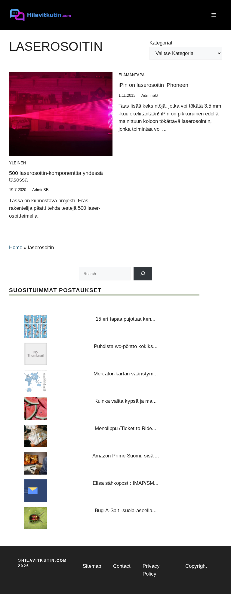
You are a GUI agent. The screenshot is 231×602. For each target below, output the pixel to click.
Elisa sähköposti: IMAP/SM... (126, 483)
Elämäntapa (132, 75)
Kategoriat (160, 43)
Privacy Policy (151, 570)
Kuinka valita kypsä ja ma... (125, 401)
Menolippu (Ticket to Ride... (125, 428)
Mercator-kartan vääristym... (126, 374)
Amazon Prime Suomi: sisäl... (125, 456)
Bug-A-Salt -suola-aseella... (126, 510)
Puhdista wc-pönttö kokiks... (126, 346)
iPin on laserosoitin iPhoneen (153, 85)
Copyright (196, 566)
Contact (122, 566)
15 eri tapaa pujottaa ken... (126, 319)
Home (15, 247)
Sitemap (92, 566)
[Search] (143, 273)
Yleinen (17, 163)
